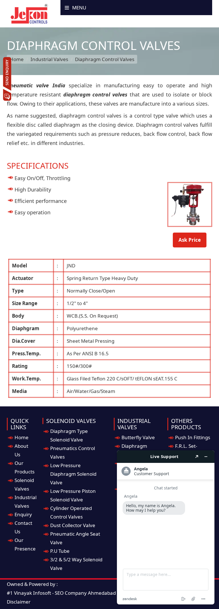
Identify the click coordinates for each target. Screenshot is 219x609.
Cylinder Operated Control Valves (71, 512)
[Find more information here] (165, 527)
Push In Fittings (192, 437)
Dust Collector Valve (72, 525)
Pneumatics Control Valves (72, 452)
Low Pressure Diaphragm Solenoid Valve (73, 474)
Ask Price (190, 240)
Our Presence (25, 544)
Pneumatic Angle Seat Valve (75, 538)
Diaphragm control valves (167, 124)
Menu (78, 7)
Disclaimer (19, 601)
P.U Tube (60, 551)
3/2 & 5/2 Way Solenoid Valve (76, 563)
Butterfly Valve (138, 437)
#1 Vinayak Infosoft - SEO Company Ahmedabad (61, 593)
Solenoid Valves (24, 484)
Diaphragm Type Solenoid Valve (69, 435)
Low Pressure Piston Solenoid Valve (73, 495)
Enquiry (23, 514)
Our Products (25, 467)
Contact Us (23, 527)
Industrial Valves (49, 59)
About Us (21, 450)
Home (17, 59)
